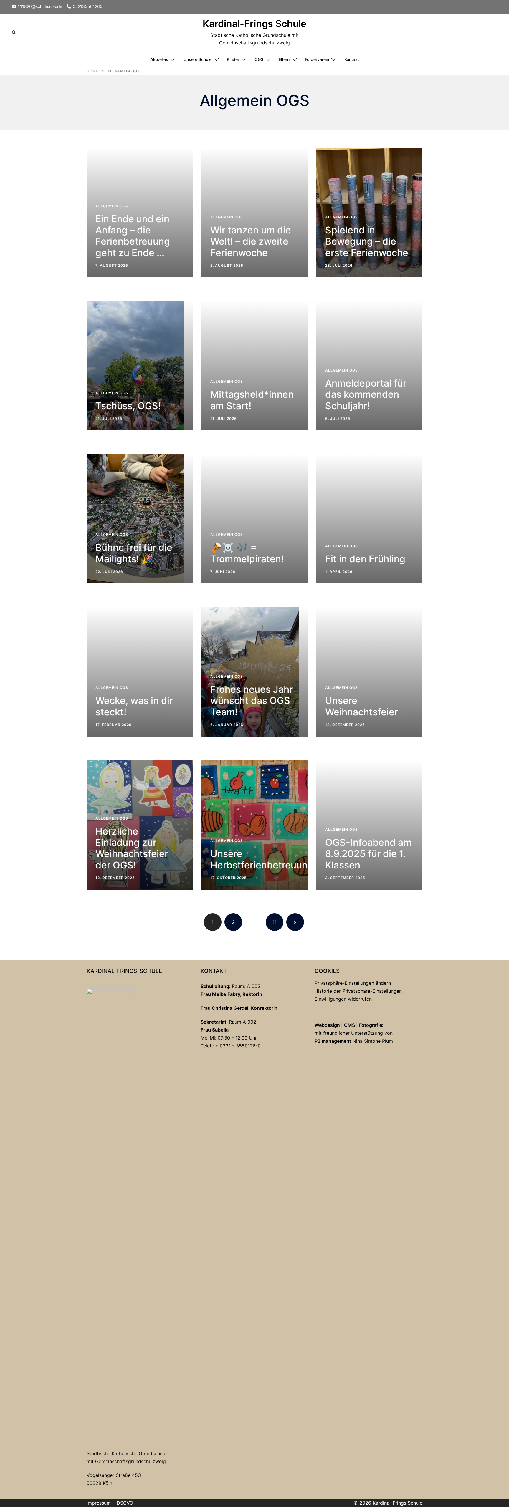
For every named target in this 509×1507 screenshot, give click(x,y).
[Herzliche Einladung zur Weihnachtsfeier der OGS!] (140, 825)
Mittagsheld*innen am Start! (252, 400)
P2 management (333, 1041)
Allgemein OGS (111, 206)
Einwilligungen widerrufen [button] (343, 999)
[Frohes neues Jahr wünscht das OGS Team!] (250, 672)
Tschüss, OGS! (128, 406)
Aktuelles (159, 59)
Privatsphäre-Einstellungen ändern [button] (353, 983)
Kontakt (351, 59)
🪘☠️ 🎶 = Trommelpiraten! (247, 553)
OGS (258, 59)
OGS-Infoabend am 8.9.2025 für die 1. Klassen (368, 854)
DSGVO (125, 1503)
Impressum (99, 1503)
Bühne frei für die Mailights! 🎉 (133, 553)
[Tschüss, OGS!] (135, 365)
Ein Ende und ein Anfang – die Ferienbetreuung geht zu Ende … (132, 235)
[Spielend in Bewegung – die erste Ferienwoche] (369, 212)
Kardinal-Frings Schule (254, 23)
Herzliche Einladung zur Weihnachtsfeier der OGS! (131, 848)
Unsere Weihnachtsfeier (361, 706)
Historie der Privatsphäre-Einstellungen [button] (358, 991)
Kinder (233, 59)
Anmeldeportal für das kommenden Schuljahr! (365, 394)
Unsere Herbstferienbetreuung (261, 859)
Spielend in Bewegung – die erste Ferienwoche (366, 241)
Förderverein (317, 59)
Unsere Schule (197, 59)
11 (274, 922)
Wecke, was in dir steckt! (134, 706)
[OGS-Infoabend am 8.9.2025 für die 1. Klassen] (369, 825)
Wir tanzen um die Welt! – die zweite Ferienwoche (250, 241)
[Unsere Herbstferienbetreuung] (254, 825)
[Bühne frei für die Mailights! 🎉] (135, 518)
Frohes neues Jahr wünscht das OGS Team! (251, 701)
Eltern (284, 59)
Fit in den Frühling (365, 559)
